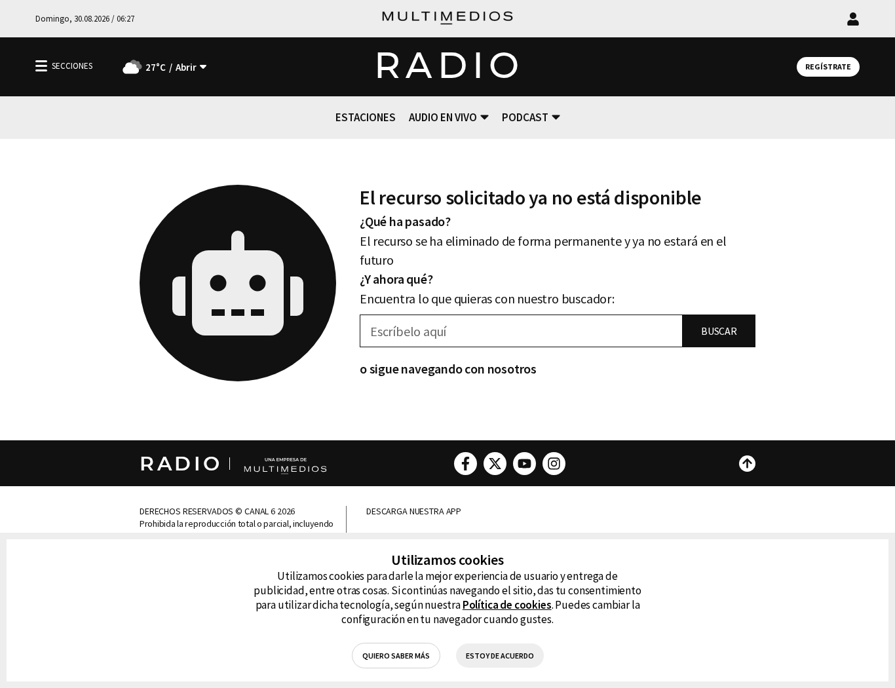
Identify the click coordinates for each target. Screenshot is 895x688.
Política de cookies (507, 605)
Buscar (719, 330)
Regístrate (828, 66)
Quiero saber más (396, 655)
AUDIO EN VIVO (443, 117)
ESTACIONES (365, 117)
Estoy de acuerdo (500, 655)
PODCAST (525, 117)
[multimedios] (447, 18)
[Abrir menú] (41, 66)
